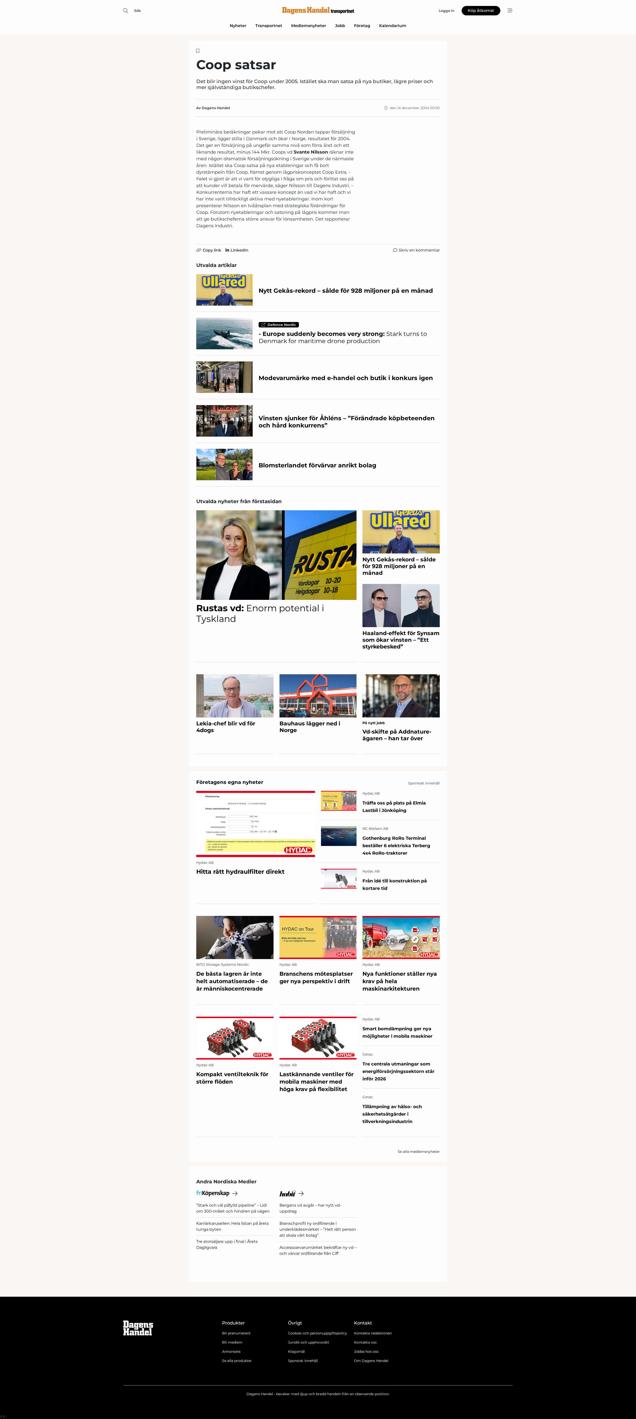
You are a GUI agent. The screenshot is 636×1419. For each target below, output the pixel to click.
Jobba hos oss (366, 1351)
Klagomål (296, 1351)
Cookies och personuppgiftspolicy (317, 1333)
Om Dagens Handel (371, 1360)
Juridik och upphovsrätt (308, 1342)
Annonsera (231, 1351)
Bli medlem (232, 1342)
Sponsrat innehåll (303, 1360)
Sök (137, 10)
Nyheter (238, 25)
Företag (362, 25)
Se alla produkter (237, 1360)
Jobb (340, 25)
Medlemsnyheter (308, 25)
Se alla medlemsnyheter (419, 1151)
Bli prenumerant (236, 1333)
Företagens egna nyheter (229, 782)
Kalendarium (392, 25)
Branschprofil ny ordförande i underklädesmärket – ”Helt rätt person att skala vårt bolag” (317, 1229)
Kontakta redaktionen (373, 1333)
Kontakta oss (365, 1342)
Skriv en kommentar (419, 250)
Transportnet (268, 25)
